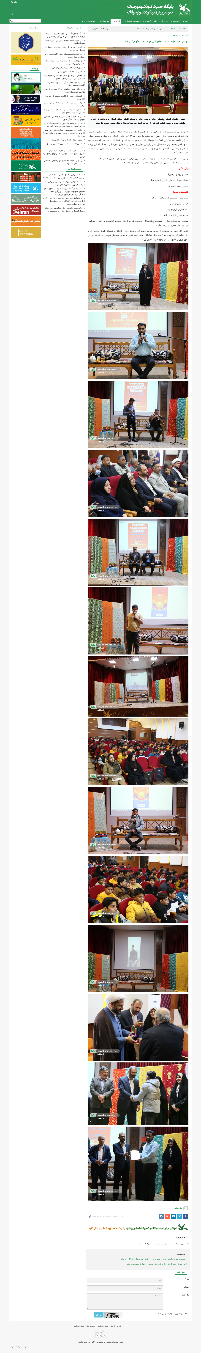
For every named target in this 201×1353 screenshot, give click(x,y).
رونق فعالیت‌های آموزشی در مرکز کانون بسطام (64, 67)
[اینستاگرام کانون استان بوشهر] (12, 14)
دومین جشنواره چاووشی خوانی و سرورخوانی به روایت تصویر (163, 1243)
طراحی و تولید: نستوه (19, 1346)
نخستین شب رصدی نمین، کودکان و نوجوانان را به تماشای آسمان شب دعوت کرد (64, 111)
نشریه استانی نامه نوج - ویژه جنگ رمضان (66, 139)
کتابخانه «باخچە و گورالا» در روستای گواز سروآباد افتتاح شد (65, 98)
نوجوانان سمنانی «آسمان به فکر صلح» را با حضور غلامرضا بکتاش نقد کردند (64, 91)
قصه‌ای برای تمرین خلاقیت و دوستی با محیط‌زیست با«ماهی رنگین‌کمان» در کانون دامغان (64, 77)
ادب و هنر (176, 21)
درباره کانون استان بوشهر (84, 1326)
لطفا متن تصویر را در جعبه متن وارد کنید (173, 1313)
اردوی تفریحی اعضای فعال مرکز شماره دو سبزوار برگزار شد (64, 104)
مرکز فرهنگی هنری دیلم (136, 1263)
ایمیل (186, 1287)
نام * (187, 1279)
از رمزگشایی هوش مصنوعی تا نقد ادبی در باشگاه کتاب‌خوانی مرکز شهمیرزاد (65, 62)
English (14, 2)
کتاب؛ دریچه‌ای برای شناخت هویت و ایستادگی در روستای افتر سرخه (64, 49)
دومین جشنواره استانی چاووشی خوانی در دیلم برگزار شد (156, 41)
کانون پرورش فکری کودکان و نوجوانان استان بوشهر (168, 1263)
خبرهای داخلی (89, 21)
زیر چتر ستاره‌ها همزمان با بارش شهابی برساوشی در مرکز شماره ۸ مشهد (64, 162)
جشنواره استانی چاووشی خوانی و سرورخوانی (168, 1259)
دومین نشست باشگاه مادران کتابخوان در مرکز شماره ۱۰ (66, 145)
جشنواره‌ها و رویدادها (133, 21)
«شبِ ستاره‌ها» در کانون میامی (70, 71)
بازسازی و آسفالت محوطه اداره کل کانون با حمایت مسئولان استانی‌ (64, 42)
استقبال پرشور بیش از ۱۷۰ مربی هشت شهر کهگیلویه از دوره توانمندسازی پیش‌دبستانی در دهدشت (63, 176)
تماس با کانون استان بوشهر (109, 1326)
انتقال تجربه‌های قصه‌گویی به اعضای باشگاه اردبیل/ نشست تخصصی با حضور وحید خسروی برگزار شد (64, 125)
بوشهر (175, 35)
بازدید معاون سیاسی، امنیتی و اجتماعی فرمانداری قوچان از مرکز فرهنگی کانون (64, 118)
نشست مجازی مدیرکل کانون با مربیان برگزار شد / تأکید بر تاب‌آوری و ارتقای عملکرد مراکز (64, 183)
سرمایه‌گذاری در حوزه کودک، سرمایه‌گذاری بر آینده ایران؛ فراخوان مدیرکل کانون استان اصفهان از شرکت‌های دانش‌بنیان (64, 201)
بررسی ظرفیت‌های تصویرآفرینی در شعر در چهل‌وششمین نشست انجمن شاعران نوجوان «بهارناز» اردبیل (64, 153)
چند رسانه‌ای (104, 21)
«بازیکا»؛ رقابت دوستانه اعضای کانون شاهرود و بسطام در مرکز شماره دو (65, 56)
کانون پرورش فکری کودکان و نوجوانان (153, 9)
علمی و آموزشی (151, 21)
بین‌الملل (164, 21)
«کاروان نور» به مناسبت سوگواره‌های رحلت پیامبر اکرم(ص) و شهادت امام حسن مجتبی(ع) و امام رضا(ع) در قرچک (64, 133)
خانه (186, 21)
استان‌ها (117, 21)
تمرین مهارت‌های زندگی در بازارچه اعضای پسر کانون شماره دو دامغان (66, 84)
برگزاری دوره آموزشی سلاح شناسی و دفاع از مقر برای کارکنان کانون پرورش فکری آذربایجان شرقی (65, 35)
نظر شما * (184, 1295)
